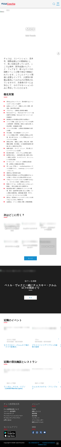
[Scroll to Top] (57, 443)
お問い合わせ (7, 420)
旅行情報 (34, 415)
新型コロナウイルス (37, 422)
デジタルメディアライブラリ (12, 418)
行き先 (34, 409)
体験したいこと (36, 411)
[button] (54, 4)
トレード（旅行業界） (10, 411)
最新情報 (34, 413)
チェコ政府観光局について (11, 409)
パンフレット (36, 418)
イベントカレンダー (37, 420)
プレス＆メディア (9, 413)
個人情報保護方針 (34, 442)
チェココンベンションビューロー (13, 415)
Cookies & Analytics (48, 442)
